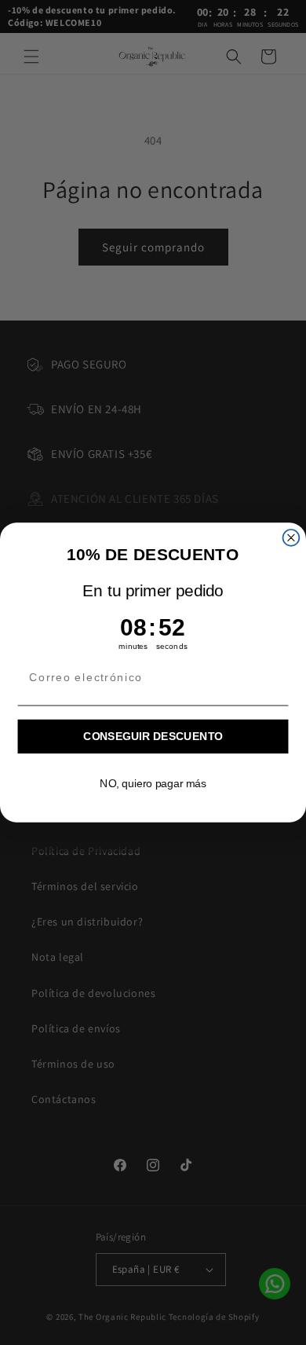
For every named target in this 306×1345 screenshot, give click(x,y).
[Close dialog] (291, 538)
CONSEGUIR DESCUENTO (153, 736)
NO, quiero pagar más (153, 784)
